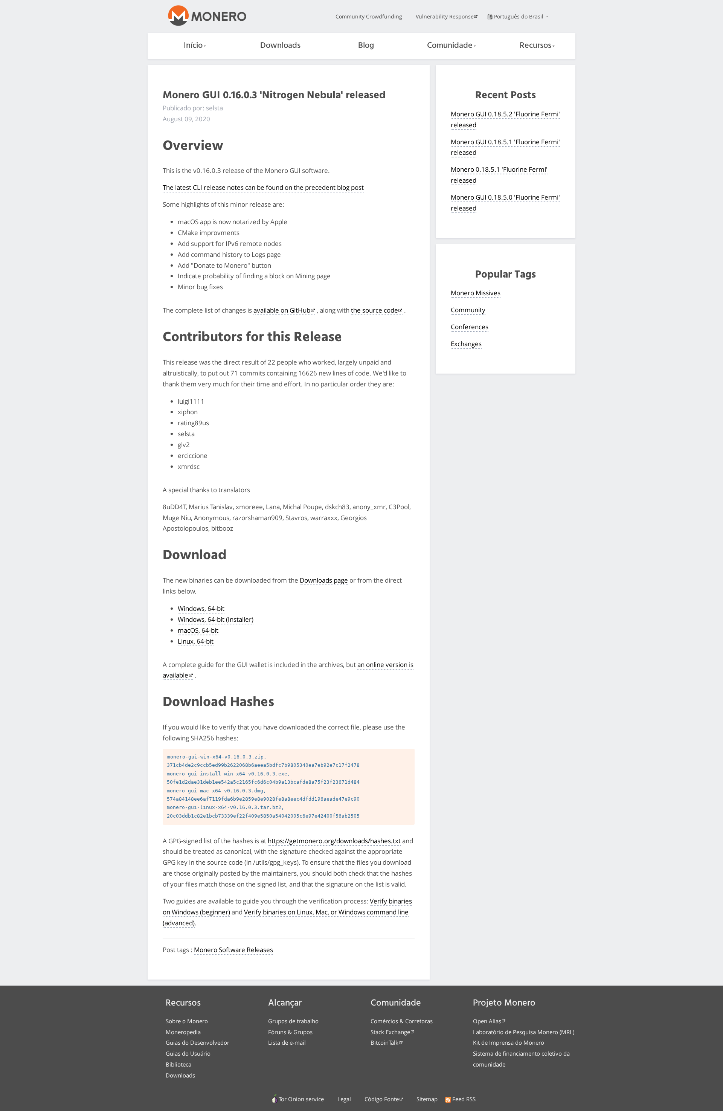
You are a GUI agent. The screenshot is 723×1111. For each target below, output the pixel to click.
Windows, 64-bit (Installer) (215, 619)
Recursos (535, 45)
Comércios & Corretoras (402, 1021)
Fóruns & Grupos (290, 1032)
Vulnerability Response (445, 16)
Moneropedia (183, 1032)
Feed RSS (464, 1099)
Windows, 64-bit (201, 608)
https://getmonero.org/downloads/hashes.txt (334, 840)
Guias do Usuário (188, 1053)
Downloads (280, 45)
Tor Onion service (301, 1099)
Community (468, 309)
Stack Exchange (390, 1032)
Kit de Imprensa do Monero (508, 1042)
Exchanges (466, 343)
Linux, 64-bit (196, 641)
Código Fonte (382, 1099)
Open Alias (487, 1021)
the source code (374, 310)
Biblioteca (178, 1064)
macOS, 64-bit (198, 630)
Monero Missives (475, 292)
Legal (344, 1099)
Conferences (469, 326)
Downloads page (324, 580)
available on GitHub (281, 310)
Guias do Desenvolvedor (197, 1042)
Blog (366, 45)
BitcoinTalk (384, 1042)
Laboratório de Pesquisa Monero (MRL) (523, 1032)
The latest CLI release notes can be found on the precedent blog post (263, 187)
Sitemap (427, 1099)
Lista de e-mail (287, 1042)
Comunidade (450, 45)
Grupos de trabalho (293, 1021)
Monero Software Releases (233, 949)
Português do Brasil (519, 16)
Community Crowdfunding (369, 16)
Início (193, 45)
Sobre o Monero (187, 1021)
